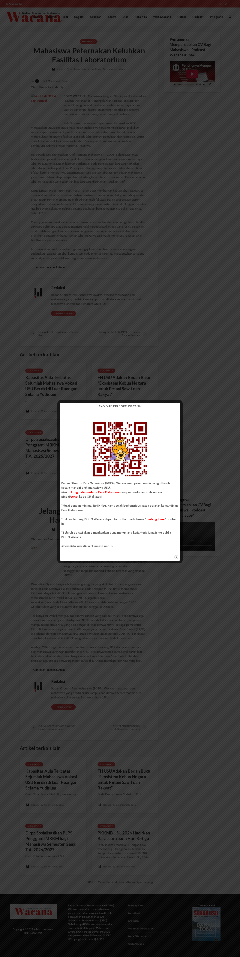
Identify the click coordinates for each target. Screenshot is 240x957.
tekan (74, 496)
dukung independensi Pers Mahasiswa (94, 492)
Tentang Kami (155, 519)
